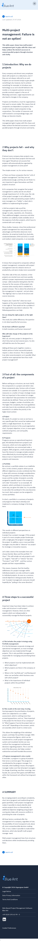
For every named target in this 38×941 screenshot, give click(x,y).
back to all (9, 16)
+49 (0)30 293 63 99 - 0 (11, 914)
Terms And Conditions (10, 899)
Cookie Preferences (9, 928)
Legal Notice (6, 891)
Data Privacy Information (11, 895)
